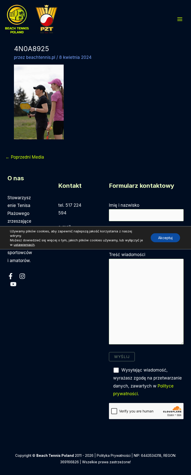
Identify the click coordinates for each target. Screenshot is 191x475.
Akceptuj (165, 237)
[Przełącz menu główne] (180, 19)
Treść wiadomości (127, 254)
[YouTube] (13, 284)
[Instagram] (22, 276)
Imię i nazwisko (124, 205)
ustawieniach (24, 244)
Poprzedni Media (24, 157)
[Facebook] (10, 276)
